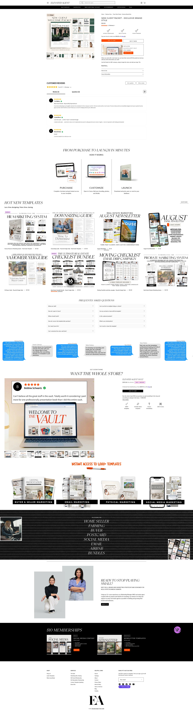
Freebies (96, 691)
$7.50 (108, 249)
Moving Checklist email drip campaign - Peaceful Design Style (111, 290)
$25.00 (130, 290)
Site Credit (101, 708)
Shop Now (184, 202)
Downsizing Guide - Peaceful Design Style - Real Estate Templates (66, 248)
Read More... (104, 65)
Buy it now (133, 41)
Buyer (96, 530)
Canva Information (105, 74)
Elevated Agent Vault (130, 48)
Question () (76, 92)
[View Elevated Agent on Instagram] (120, 684)
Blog (96, 688)
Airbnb (96, 548)
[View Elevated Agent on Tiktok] (123, 684)
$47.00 (36, 248)
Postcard (96, 534)
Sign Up (76, 650)
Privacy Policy (98, 682)
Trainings (97, 675)
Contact (96, 680)
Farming (96, 525)
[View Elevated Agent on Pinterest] (130, 684)
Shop (48, 670)
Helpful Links (99, 670)
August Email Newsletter (149, 248)
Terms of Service (98, 686)
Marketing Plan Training (76, 675)
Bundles (96, 552)
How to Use (104, 70)
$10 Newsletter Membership (77, 680)
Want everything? (51, 678)
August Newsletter (101, 248)
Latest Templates (50, 675)
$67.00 (166, 290)
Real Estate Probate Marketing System (152, 290)
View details (126, 399)
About (96, 678)
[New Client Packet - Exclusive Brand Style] (50, 55)
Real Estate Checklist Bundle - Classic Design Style (62, 290)
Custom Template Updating (77, 682)
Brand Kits (73, 684)
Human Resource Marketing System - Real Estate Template (18, 248)
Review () (56, 92)
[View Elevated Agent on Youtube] (133, 684)
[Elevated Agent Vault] (112, 50)
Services (73, 670)
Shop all (48, 673)
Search (96, 673)
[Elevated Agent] (60, 3)
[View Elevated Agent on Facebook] (126, 684)
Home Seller (96, 521)
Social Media (96, 539)
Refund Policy (98, 684)
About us (105, 604)
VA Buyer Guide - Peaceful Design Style (14, 290)
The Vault (73, 673)
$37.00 (86, 248)
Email (96, 543)
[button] (65, 7)
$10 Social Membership (76, 678)
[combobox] (97, 2)
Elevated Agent (95, 708)
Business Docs (109, 14)
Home (102, 14)
